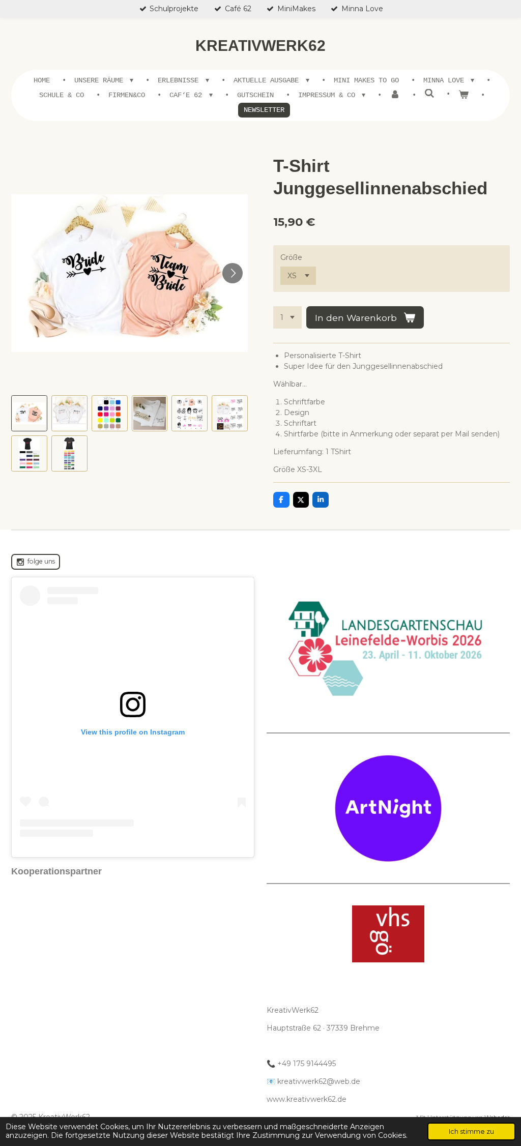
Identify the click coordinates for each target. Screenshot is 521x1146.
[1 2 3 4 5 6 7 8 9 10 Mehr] (287, 317)
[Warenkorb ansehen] (463, 95)
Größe (291, 257)
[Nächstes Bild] (232, 273)
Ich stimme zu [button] (471, 1131)
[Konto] (395, 95)
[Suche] (429, 94)
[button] (29, 413)
